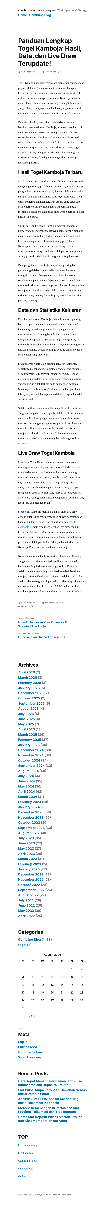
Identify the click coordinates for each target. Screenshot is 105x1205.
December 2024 (31, 750)
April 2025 (26, 729)
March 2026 (27, 677)
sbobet (22, 1176)
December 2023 (31, 812)
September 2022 (31, 890)
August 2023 (28, 833)
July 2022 (26, 900)
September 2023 (31, 828)
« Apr (31, 1016)
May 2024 (26, 786)
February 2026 (29, 683)
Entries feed (27, 1047)
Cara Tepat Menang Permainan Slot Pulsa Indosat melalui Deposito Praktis (50, 1083)
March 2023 (27, 859)
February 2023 (29, 864)
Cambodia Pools (27, 1160)
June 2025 (26, 719)
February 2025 (29, 740)
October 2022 (29, 885)
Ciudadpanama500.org (34, 10)
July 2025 (26, 714)
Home (22, 15)
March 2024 (27, 797)
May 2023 (26, 848)
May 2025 (26, 724)
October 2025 (29, 698)
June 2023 (26, 843)
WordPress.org (29, 1057)
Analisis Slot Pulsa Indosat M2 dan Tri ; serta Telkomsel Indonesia (48, 1101)
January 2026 (29, 688)
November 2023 (31, 817)
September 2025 (31, 703)
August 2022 (28, 895)
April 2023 (26, 854)
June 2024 (26, 781)
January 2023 (29, 869)
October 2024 (29, 760)
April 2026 (26, 672)
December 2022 (31, 874)
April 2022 (26, 916)
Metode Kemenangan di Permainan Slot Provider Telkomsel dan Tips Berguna (48, 1110)
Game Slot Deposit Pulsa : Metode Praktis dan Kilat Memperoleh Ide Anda (50, 1119)
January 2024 (29, 807)
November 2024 (31, 755)
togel (22, 945)
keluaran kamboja (28, 1145)
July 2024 (26, 776)
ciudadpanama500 (30, 72)
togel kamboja (26, 1153)
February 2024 (29, 802)
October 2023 (29, 822)
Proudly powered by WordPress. (56, 1195)
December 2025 (31, 693)
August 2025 (28, 708)
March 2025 (27, 734)
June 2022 (26, 905)
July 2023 (26, 838)
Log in (23, 1042)
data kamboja (25, 1168)
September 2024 (31, 766)
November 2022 (31, 879)
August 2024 (28, 771)
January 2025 (29, 745)
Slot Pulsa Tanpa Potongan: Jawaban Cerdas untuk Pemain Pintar (52, 1092)
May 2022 (26, 911)
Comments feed (30, 1052)
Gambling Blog (40, 15)
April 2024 (26, 791)
